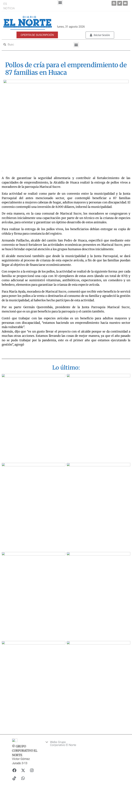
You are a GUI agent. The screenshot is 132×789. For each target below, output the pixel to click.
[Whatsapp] (23, 778)
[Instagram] (32, 770)
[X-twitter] (23, 770)
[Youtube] (125, 3)
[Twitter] (119, 3)
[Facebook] (114, 3)
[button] (76, 45)
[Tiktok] (14, 778)
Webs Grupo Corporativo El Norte (63, 743)
